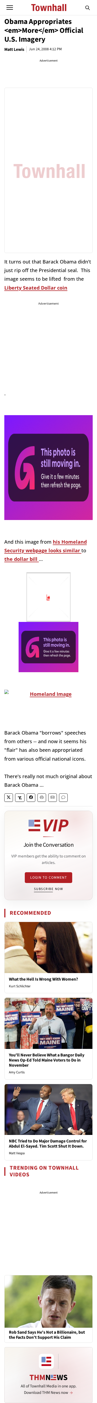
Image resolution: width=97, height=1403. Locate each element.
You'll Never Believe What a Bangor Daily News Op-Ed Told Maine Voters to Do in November (46, 1060)
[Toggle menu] (9, 7)
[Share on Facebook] (31, 797)
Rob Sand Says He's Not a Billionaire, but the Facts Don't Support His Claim (47, 1335)
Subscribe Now (48, 888)
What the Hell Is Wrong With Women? (43, 979)
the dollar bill (21, 559)
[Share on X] (8, 797)
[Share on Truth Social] (20, 797)
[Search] (87, 7)
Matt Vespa (17, 1153)
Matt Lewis (14, 49)
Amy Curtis (17, 1072)
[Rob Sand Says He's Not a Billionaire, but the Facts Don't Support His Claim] (48, 1301)
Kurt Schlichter (20, 986)
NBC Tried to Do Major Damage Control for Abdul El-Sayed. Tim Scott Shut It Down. (48, 1143)
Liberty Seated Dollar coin (35, 287)
